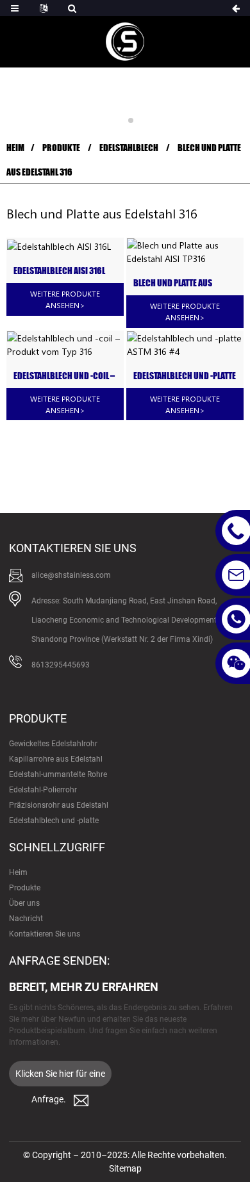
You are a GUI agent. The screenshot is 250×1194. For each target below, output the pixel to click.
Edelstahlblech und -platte (54, 820)
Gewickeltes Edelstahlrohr (53, 743)
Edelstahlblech (128, 147)
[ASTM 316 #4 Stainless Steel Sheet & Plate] (185, 344)
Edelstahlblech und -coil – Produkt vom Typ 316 (64, 376)
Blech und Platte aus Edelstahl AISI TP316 (172, 283)
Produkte (61, 147)
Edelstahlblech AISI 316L (59, 271)
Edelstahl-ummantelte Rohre (58, 774)
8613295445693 (60, 664)
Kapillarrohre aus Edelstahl (56, 759)
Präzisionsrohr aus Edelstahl (58, 805)
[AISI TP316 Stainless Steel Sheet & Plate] (185, 251)
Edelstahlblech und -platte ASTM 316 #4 (184, 376)
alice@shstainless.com (71, 575)
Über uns (24, 903)
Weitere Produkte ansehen (65, 299)
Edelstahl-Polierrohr (43, 789)
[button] (119, 120)
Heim (15, 147)
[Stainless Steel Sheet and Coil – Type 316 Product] (65, 344)
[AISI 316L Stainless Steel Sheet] (65, 245)
